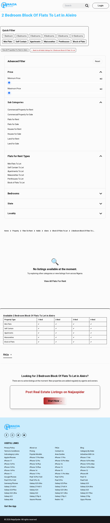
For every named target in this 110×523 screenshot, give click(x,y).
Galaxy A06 (8, 499)
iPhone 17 (8, 461)
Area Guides (60, 454)
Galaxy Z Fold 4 (61, 487)
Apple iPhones (10, 457)
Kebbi (38, 231)
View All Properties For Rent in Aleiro (15, 50)
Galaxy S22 (34, 493)
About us (33, 448)
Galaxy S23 (84, 490)
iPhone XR (84, 474)
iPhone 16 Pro (9, 464)
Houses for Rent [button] (14, 129)
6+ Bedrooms (77, 36)
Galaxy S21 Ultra (61, 493)
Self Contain (21, 42)
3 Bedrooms (35, 36)
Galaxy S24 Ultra (86, 487)
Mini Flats (7, 42)
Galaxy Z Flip (85, 496)
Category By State (87, 451)
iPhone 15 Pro (9, 467)
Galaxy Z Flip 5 (60, 496)
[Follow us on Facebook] (6, 435)
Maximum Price (14, 88)
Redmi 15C (59, 499)
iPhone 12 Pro (35, 461)
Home (6, 231)
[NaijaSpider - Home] (12, 427)
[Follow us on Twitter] (18, 435)
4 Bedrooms (49, 36)
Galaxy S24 (34, 490)
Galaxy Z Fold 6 (10, 487)
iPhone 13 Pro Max (62, 461)
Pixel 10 (83, 477)
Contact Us (59, 451)
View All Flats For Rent (55, 281)
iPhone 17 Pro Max (37, 457)
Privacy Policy (9, 448)
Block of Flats (79, 42)
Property (15, 231)
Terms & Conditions (11, 451)
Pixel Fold (84, 480)
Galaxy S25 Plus (61, 483)
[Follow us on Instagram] (12, 435)
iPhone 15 (59, 467)
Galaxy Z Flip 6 (35, 496)
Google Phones (10, 477)
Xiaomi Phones (35, 499)
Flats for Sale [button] (13, 124)
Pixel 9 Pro (59, 480)
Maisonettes (49, 42)
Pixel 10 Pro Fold (36, 477)
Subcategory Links (11, 454)
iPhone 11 (8, 474)
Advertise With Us (87, 454)
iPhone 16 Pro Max (87, 461)
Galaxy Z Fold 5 (35, 487)
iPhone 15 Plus (35, 467)
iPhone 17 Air (85, 457)
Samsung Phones (11, 483)
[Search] (87, 5)
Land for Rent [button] (13, 139)
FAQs (57, 448)
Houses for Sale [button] (14, 134)
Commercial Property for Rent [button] (20, 110)
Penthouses (64, 42)
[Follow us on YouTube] (24, 435)
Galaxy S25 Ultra (36, 483)
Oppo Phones (85, 499)
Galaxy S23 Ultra (61, 490)
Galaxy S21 (8, 496)
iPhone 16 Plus (35, 464)
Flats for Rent (28, 231)
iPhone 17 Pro (60, 457)
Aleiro (46, 231)
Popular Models (36, 454)
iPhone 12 (84, 470)
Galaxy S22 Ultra (10, 493)
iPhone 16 (59, 464)
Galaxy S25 (84, 483)
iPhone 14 (33, 470)
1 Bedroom (8, 36)
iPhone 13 (59, 470)
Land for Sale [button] (13, 144)
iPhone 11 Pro (35, 474)
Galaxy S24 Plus (10, 490)
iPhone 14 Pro (9, 470)
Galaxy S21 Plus (86, 493)
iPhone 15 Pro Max (87, 464)
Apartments (35, 42)
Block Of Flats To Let (60, 231)
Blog (82, 448)
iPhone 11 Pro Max (62, 474)
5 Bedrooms (63, 36)
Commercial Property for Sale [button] (20, 114)
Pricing (32, 451)
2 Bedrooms (21, 36)
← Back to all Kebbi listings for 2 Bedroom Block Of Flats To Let (53, 50)
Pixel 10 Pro (59, 477)
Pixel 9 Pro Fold (10, 480)
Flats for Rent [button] (13, 119)
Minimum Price (14, 78)
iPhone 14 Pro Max (87, 467)
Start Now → (55, 400)
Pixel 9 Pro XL (35, 480)
